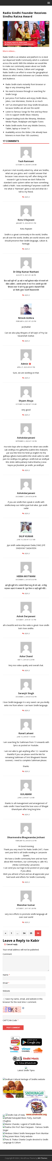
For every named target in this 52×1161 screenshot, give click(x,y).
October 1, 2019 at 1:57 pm (26, 620)
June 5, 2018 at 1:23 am (26, 798)
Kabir (35, 940)
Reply (27, 197)
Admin (24, 363)
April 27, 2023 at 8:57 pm (26, 367)
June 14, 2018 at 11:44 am (26, 737)
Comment (7, 954)
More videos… (9, 51)
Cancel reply (12, 944)
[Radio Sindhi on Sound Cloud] (38, 1051)
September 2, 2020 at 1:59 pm (26, 441)
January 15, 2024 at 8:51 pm (26, 223)
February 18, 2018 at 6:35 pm (26, 841)
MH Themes (42, 1158)
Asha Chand (26, 656)
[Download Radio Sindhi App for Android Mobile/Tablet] (31, 1044)
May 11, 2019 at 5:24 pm (26, 660)
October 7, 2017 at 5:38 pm (26, 908)
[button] (48, 3)
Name (6, 974)
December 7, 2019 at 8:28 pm (26, 497)
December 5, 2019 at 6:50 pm (26, 580)
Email (5, 983)
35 (31, 933)
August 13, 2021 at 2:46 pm (26, 275)
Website (6, 991)
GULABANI (26, 794)
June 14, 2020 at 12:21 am (26, 540)
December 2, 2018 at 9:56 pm (26, 697)
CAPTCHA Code (10, 1020)
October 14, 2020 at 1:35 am (26, 404)
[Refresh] (23, 1007)
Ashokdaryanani (26, 437)
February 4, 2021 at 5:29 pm (26, 321)
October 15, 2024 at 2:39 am (26, 165)
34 (24, 933)
